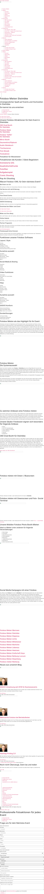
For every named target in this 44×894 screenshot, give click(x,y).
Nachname (2, 831)
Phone (1, 834)
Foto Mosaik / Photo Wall (10, 29)
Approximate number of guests (7, 876)
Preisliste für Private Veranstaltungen (10, 794)
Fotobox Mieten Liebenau (9, 647)
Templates (7, 44)
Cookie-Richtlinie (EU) (7, 795)
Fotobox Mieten (5, 9)
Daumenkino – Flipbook (10, 32)
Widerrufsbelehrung (6, 789)
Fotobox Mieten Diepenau (9, 636)
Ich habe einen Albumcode (5, 211)
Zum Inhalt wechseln (4, 0)
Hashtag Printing (8, 33)
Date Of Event (3, 851)
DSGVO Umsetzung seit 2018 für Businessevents (18, 687)
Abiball (6, 14)
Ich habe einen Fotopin (9, 47)
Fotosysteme (5, 18)
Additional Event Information (6, 882)
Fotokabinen (7, 25)
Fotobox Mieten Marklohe (9, 645)
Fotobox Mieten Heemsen (9, 650)
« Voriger (2, 762)
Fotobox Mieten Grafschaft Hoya (12, 653)
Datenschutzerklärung (7, 787)
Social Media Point (9, 26)
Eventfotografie (8, 36)
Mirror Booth (7, 24)
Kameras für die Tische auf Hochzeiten (13, 35)
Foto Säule (7, 21)
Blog (3, 791)
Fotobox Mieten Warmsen (9, 630)
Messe (6, 17)
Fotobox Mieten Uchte (8, 639)
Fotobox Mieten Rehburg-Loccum (13, 656)
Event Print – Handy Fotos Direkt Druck (13, 31)
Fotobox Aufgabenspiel (10, 42)
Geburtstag (7, 13)
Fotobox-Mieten (3, 114)
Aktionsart (2, 859)
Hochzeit (6, 11)
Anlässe (4, 10)
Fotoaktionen (5, 28)
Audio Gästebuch (8, 39)
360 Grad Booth (8, 20)
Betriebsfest (7, 15)
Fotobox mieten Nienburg (9, 662)
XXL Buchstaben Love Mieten (11, 40)
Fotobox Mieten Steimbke (9, 633)
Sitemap (4, 793)
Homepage (2, 846)
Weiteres (4, 38)
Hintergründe (7, 43)
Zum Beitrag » (3, 693)
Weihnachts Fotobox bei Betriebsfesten (15, 717)
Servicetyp (2, 862)
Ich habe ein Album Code (10, 49)
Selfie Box (7, 22)
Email (1, 838)
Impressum (4, 790)
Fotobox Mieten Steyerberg (10, 659)
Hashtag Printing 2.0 (8, 753)
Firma (1, 842)
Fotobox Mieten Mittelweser (10, 642)
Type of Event (3, 855)
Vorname (2, 827)
